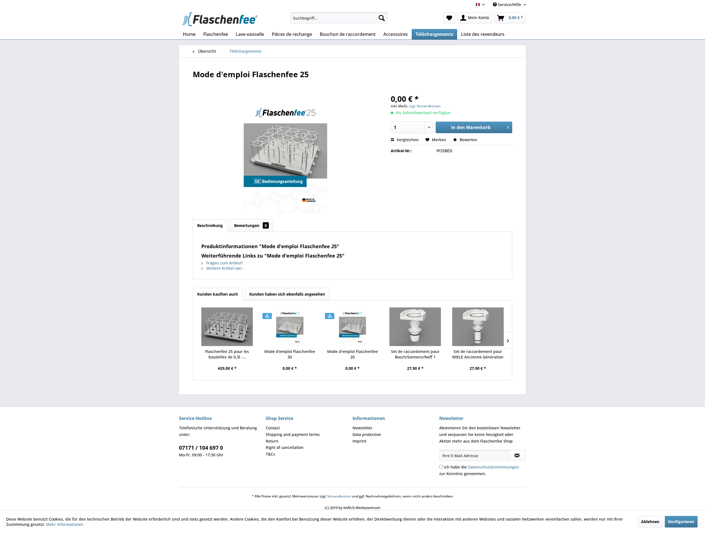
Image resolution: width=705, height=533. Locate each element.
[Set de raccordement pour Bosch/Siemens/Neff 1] (415, 326)
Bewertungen (250, 225)
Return (272, 441)
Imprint (359, 441)
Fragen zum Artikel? (224, 263)
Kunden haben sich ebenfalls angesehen (287, 294)
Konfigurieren (681, 521)
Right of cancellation (284, 447)
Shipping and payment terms (293, 434)
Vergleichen (407, 139)
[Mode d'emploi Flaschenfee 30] (290, 326)
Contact (273, 427)
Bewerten (468, 139)
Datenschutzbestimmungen (493, 467)
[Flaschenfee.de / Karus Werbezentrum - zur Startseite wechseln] (219, 19)
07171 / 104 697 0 (201, 447)
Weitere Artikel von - (224, 268)
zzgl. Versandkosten (425, 106)
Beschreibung (210, 225)
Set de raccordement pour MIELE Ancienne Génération (477, 354)
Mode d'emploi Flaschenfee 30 (289, 354)
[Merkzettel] (449, 17)
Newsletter (362, 427)
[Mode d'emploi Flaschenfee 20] (352, 326)
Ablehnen (650, 521)
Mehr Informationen (64, 524)
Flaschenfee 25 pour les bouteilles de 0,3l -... (227, 354)
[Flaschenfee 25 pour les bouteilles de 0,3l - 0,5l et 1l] (227, 326)
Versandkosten (339, 496)
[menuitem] (338, 17)
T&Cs (270, 454)
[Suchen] (381, 17)
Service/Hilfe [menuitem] (509, 4)
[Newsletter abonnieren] (517, 455)
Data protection (366, 434)
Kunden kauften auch (217, 294)
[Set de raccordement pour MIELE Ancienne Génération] (478, 326)
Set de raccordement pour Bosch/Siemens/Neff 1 (415, 354)
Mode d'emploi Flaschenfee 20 (352, 354)
